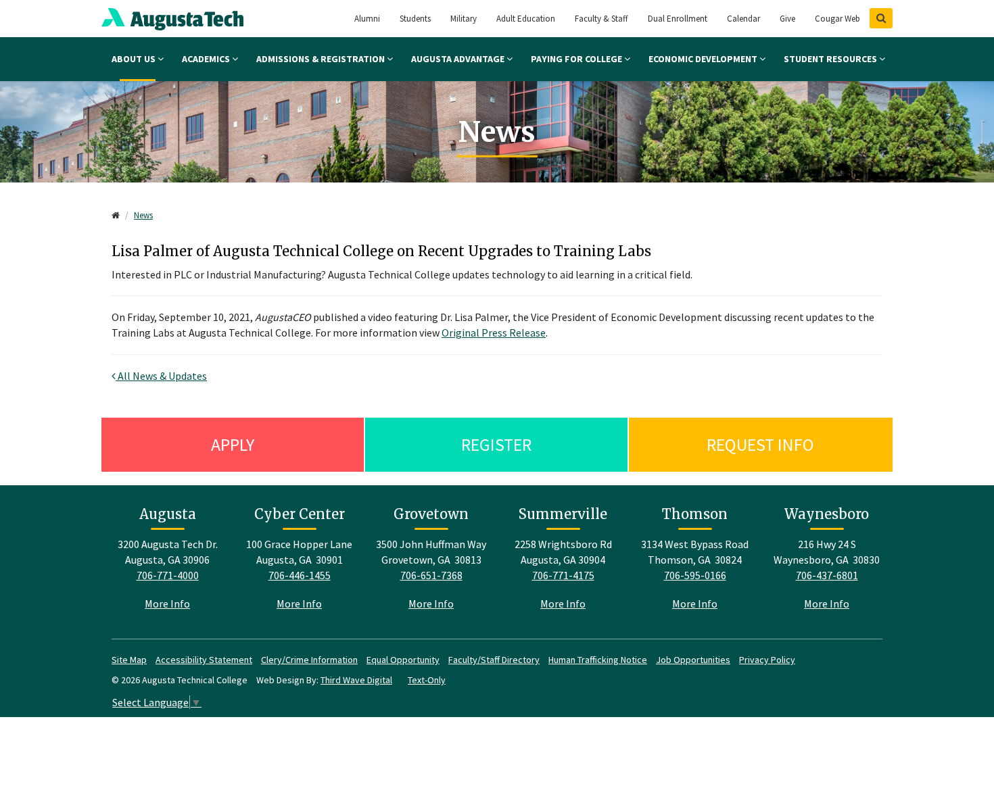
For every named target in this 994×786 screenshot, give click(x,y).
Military (463, 18)
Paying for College (577, 59)
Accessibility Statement (204, 660)
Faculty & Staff (601, 18)
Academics (207, 59)
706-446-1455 (299, 575)
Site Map (129, 660)
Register (496, 444)
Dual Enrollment (677, 18)
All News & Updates (161, 376)
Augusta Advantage (458, 59)
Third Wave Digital (356, 680)
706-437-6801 (827, 575)
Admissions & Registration (321, 59)
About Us (135, 59)
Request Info (760, 444)
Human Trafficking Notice (597, 660)
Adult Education (525, 18)
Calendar (743, 18)
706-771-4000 (168, 575)
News (143, 215)
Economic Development (703, 59)
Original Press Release (494, 332)
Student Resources (831, 59)
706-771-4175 (563, 575)
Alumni (367, 18)
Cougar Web (837, 18)
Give (787, 18)
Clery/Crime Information (309, 660)
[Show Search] (881, 18)
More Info (167, 603)
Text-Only (427, 680)
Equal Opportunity (403, 660)
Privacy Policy (767, 660)
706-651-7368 (431, 575)
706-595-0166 (695, 575)
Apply (232, 444)
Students (415, 18)
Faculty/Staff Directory (494, 660)
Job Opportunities (693, 660)
